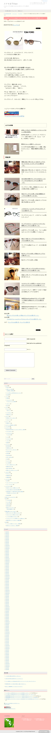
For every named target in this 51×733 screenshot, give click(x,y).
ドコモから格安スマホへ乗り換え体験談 (13, 489)
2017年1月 (7, 644)
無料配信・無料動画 (10, 390)
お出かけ (7, 387)
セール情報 (8, 462)
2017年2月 (7, 642)
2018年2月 (7, 629)
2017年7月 (7, 636)
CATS (7, 480)
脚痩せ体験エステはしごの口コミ (11, 511)
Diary (6, 385)
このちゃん (32, 694)
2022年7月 (7, 566)
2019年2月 (7, 618)
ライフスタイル (8, 486)
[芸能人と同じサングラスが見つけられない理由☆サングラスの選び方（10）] (12, 279)
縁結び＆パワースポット (10, 507)
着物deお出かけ (9, 466)
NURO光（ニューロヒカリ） (12, 493)
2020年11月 (7, 591)
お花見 (7, 398)
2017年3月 (7, 641)
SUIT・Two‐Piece (9, 457)
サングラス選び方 (25, 322)
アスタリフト (8, 419)
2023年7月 (7, 551)
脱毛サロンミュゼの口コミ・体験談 (12, 525)
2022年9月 (7, 563)
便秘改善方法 (8, 475)
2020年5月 (7, 599)
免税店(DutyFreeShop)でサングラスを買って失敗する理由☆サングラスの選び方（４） (33, 300)
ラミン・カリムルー (9, 484)
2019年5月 (7, 615)
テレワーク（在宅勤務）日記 (10, 425)
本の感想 (7, 394)
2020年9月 (7, 594)
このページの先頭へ (44, 731)
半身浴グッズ (8, 423)
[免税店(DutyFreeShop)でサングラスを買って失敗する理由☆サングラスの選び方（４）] (12, 309)
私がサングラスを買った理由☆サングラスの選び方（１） (23, 315)
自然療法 (7, 477)
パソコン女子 (7, 426)
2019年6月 (7, 614)
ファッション (7, 444)
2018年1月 (7, 630)
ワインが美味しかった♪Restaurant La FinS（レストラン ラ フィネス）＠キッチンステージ (20, 681)
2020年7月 (7, 597)
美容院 (7, 442)
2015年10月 (7, 666)
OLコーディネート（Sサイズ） (11, 449)
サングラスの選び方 (13, 322)
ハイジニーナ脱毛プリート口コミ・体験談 (13, 523)
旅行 (6, 498)
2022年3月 (7, 570)
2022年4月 (7, 569)
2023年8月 (7, 549)
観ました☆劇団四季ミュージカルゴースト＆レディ (14, 686)
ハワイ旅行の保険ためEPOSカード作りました (13, 676)
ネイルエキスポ (9, 438)
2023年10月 (7, 548)
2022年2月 (7, 572)
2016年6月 (7, 654)
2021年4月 (7, 585)
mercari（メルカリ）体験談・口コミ (12, 487)
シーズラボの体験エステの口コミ (11, 516)
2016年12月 (7, 645)
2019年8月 (7, 611)
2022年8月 (7, 564)
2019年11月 (7, 608)
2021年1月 (7, 588)
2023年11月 (7, 546)
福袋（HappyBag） (9, 468)
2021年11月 (7, 576)
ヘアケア (7, 440)
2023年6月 (7, 552)
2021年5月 (7, 584)
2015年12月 (7, 663)
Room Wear (8, 455)
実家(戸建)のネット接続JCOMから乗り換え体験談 (14, 491)
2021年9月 (7, 579)
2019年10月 (7, 609)
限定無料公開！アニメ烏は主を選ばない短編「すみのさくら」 (15, 683)
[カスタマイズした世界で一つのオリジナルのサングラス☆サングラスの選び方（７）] (12, 294)
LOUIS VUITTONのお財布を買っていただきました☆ (14, 678)
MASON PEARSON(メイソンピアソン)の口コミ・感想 (15, 429)
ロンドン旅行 (8, 502)
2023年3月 (7, 555)
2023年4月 (7, 554)
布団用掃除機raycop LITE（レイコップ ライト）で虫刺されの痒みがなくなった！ (19, 696)
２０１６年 (9, 434)
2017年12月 (7, 632)
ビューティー (7, 428)
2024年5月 (7, 539)
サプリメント (8, 473)
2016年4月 (7, 657)
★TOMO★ (36, 697)
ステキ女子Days (11, 4)
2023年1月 (7, 557)
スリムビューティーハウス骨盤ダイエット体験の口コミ (15, 518)
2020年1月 (7, 605)
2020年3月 (7, 602)
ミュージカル (7, 479)
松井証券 (7, 495)
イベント (6, 396)
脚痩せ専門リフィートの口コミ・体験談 (13, 520)
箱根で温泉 (8, 505)
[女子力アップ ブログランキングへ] (7, 707)
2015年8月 (7, 669)
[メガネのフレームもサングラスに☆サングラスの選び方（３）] (12, 219)
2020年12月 (7, 590)
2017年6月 (7, 638)
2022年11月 (7, 560)
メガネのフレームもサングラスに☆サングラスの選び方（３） (24, 319)
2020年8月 (7, 596)
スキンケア (7, 416)
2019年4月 (7, 617)
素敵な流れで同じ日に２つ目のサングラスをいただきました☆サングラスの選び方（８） (33, 163)
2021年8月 (7, 581)
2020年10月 (7, 593)
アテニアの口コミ (9, 431)
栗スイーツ (9, 410)
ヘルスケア (7, 472)
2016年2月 (7, 660)
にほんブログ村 (6, 704)
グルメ (6, 407)
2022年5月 (7, 567)
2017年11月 (7, 633)
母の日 (7, 405)
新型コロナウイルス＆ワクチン (10, 497)
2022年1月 (7, 573)
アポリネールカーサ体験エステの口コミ (13, 514)
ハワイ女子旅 (8, 500)
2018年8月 (7, 626)
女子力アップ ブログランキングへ (9, 708)
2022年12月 (7, 558)
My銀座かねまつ (9, 447)
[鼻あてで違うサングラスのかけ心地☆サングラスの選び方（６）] (12, 249)
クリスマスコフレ (9, 433)
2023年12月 (7, 545)
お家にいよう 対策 (9, 389)
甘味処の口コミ (9, 414)
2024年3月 (7, 542)
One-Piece (8, 451)
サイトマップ (45, 0)
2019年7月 (7, 612)
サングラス (16, 25)
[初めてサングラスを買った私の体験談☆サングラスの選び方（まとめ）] (12, 204)
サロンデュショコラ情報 (11, 401)
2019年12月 (7, 606)
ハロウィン (8, 403)
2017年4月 (7, 639)
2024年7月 (7, 536)
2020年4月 (7, 600)
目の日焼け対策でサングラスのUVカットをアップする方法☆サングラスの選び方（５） (34, 180)
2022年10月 (7, 561)
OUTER (7, 453)
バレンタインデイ (9, 400)
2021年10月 (7, 578)
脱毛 (6, 522)
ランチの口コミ (9, 412)
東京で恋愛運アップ (10, 509)
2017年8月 (7, 635)
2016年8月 (7, 651)
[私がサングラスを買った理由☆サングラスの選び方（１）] (12, 264)
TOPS (7, 459)
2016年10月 (7, 648)
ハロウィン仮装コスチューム (11, 464)
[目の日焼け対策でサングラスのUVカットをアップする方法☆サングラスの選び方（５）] (12, 189)
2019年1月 (7, 620)
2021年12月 (7, 575)
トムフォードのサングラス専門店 (15, 116)
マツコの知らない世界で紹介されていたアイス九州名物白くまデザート (17, 693)
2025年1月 (7, 533)
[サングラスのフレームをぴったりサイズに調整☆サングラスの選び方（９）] (12, 234)
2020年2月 (7, 603)
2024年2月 (7, 543)
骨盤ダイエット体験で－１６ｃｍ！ (31, 144)
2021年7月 (7, 582)
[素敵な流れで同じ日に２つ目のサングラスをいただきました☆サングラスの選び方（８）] (12, 172)
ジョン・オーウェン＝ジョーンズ (11, 482)
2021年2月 (7, 587)
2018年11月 (7, 621)
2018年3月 (7, 627)
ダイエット (7, 421)
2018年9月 (7, 624)
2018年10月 (7, 623)
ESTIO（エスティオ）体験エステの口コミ (13, 512)
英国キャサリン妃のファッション (11, 470)
